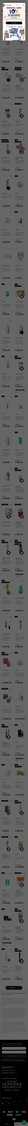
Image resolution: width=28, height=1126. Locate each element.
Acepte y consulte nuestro (14, 26)
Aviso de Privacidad (20, 27)
